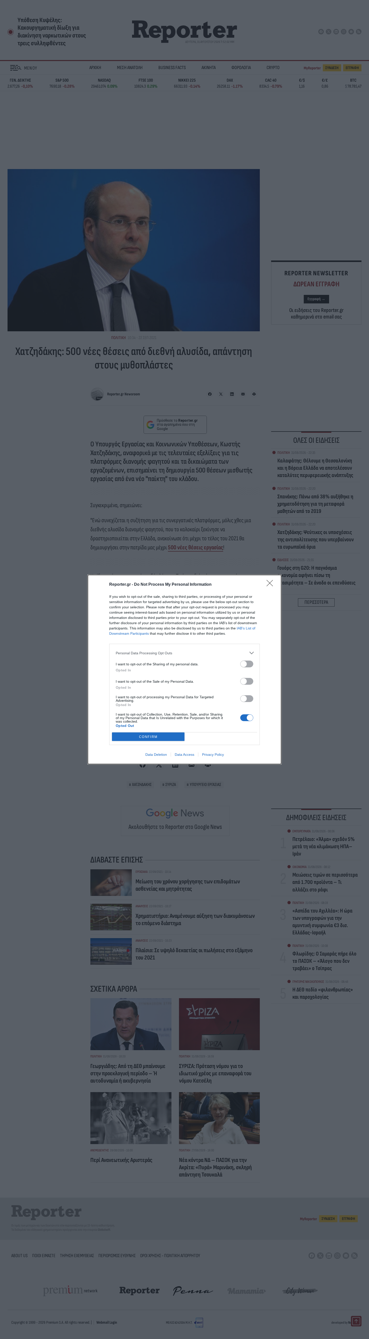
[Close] (271, 585)
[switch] (246, 664)
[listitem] (184, 653)
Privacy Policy (213, 755)
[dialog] (184, 669)
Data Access (184, 755)
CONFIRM (148, 737)
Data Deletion (156, 755)
